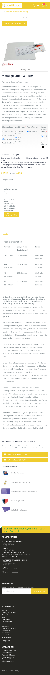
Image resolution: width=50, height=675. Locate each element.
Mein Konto (6, 635)
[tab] (25, 234)
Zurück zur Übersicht (14, 23)
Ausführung (20, 127)
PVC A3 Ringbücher (17, 501)
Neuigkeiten (6, 641)
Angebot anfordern (18, 454)
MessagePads (7, 127)
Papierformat (32, 127)
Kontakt (4, 610)
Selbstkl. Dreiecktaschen (19, 510)
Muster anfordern (17, 460)
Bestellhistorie (7, 638)
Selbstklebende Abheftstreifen (21, 482)
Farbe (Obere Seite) (44, 129)
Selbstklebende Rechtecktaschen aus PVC (24, 491)
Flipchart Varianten (17, 473)
